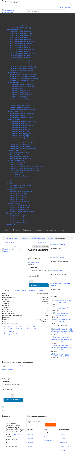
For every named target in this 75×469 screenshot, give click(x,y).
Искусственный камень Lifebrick (20, 31)
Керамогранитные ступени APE (20, 61)
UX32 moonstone (61, 315)
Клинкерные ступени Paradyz (19, 135)
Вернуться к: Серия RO (40, 246)
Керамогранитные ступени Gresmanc (22, 69)
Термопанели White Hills (17, 187)
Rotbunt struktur (10, 243)
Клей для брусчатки (16, 172)
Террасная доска (11, 189)
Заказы (30, 442)
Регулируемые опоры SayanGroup (21, 158)
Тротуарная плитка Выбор (18, 223)
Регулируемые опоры (13, 154)
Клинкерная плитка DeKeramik (20, 90)
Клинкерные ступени (13, 119)
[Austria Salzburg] (13, 366)
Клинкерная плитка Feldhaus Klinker (21, 94)
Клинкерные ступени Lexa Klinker (20, 133)
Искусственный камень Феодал (20, 55)
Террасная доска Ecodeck (18, 197)
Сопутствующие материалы (15, 160)
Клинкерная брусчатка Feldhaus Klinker (22, 76)
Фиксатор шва (14, 182)
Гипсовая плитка (11, 22)
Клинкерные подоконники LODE (20, 115)
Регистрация (48, 440)
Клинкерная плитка (12, 82)
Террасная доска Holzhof (18, 199)
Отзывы (16, 290)
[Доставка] (54, 245)
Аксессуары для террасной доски (21, 191)
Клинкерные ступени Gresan (19, 127)
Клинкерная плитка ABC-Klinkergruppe (22, 84)
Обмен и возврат (65, 446)
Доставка (61, 244)
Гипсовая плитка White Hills (18, 26)
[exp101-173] (7, 251)
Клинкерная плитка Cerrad (18, 88)
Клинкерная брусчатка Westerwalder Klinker (24, 78)
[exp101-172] (17, 249)
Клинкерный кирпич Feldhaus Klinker (21, 143)
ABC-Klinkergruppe (33, 262)
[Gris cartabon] (61, 307)
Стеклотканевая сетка (17, 180)
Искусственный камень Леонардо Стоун (23, 49)
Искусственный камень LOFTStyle (21, 33)
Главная (7, 230)
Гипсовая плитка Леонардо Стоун (21, 28)
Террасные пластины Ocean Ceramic (22, 211)
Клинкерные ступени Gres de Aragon (21, 125)
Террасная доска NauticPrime (19, 201)
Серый (61, 321)
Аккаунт (30, 446)
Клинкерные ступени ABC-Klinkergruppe (23, 121)
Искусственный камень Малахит (20, 51)
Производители (51, 230)
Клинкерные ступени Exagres (19, 123)
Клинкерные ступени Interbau (19, 131)
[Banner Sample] (3, 406)
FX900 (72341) (8, 328)
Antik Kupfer (42, 243)
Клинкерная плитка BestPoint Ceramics (22, 86)
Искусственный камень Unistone (20, 39)
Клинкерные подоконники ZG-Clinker (22, 117)
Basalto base (62, 302)
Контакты (62, 230)
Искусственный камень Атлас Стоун (21, 45)
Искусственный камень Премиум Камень (23, 53)
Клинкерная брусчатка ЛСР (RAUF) (21, 80)
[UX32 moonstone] (61, 313)
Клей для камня (15, 174)
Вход (69, 3)
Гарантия (61, 257)
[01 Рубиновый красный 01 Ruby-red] (61, 337)
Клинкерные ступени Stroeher (19, 137)
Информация (27, 230)
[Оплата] (53, 271)
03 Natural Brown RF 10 (61, 356)
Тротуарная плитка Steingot (19, 217)
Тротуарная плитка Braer (18, 215)
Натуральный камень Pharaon (19, 152)
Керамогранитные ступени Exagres (21, 65)
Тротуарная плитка (12, 213)
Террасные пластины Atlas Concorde (22, 205)
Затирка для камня (16, 164)
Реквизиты (63, 442)
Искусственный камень (13, 30)
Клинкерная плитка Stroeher (19, 104)
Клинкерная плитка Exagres (19, 92)
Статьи (62, 450)
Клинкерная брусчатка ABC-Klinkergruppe (23, 74)
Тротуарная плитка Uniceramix (20, 219)
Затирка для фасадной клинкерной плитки (24, 168)
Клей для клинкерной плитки (19, 176)
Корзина (30, 438)
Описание (7, 290)
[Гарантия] (54, 258)
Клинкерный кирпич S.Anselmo (20, 147)
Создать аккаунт (65, 7)
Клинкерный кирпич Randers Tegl (20, 145)
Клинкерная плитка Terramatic (20, 106)
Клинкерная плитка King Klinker (20, 98)
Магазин (39, 230)
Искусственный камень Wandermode (22, 41)
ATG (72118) (20, 328)
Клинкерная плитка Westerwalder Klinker (23, 109)
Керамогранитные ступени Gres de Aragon (23, 67)
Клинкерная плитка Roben (18, 102)
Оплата (59, 270)
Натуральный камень (13, 150)
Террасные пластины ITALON (19, 207)
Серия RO (50, 238)
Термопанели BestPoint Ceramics (20, 186)
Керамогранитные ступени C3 (19, 63)
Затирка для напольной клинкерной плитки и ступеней (28, 166)
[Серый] (61, 319)
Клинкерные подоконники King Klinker (22, 113)
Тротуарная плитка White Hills (19, 221)
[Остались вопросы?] (57, 284)
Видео (24, 290)
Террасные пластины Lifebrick (19, 209)
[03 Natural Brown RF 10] (61, 354)
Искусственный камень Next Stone (21, 35)
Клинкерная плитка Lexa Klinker (20, 100)
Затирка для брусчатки (17, 162)
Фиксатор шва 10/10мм (11, 334)
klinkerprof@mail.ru (17, 434)
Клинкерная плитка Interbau (19, 96)
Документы (42, 290)
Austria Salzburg (7, 369)
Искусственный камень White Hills (21, 43)
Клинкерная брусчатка (13, 72)
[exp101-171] (7, 249)
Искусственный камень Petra (19, 37)
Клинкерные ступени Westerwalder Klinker (23, 139)
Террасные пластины (13, 203)
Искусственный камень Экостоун (20, 57)
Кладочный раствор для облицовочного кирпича (26, 170)
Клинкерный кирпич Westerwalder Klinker (23, 148)
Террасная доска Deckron (18, 195)
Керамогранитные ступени (15, 59)
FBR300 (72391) (32, 328)
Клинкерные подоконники (14, 111)
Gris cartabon (62, 309)
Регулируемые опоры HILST (19, 156)
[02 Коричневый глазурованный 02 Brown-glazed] (61, 329)
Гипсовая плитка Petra (17, 24)
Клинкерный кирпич (12, 141)
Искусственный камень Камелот (20, 47)
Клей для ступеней (16, 178)
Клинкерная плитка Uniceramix (20, 108)
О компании (17, 230)
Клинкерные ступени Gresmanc (20, 129)
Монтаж (32, 290)
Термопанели (10, 184)
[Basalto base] (61, 300)
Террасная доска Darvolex (18, 193)
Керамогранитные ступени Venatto (21, 70)
